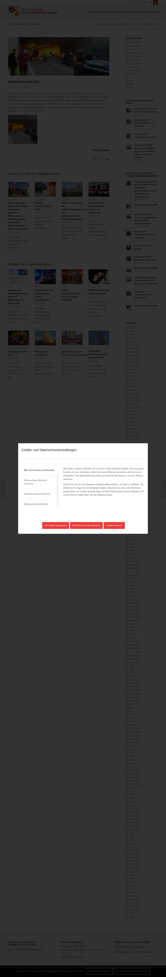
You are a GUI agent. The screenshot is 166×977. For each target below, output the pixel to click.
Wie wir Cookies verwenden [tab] (39, 470)
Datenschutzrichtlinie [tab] (36, 504)
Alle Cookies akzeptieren (56, 525)
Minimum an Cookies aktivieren (86, 525)
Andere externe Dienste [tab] (37, 493)
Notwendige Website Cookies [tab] (35, 482)
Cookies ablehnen (114, 525)
